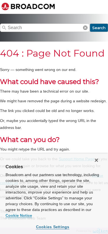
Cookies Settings (53, 227)
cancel (85, 27)
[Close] (96, 160)
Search (99, 28)
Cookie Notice (19, 215)
